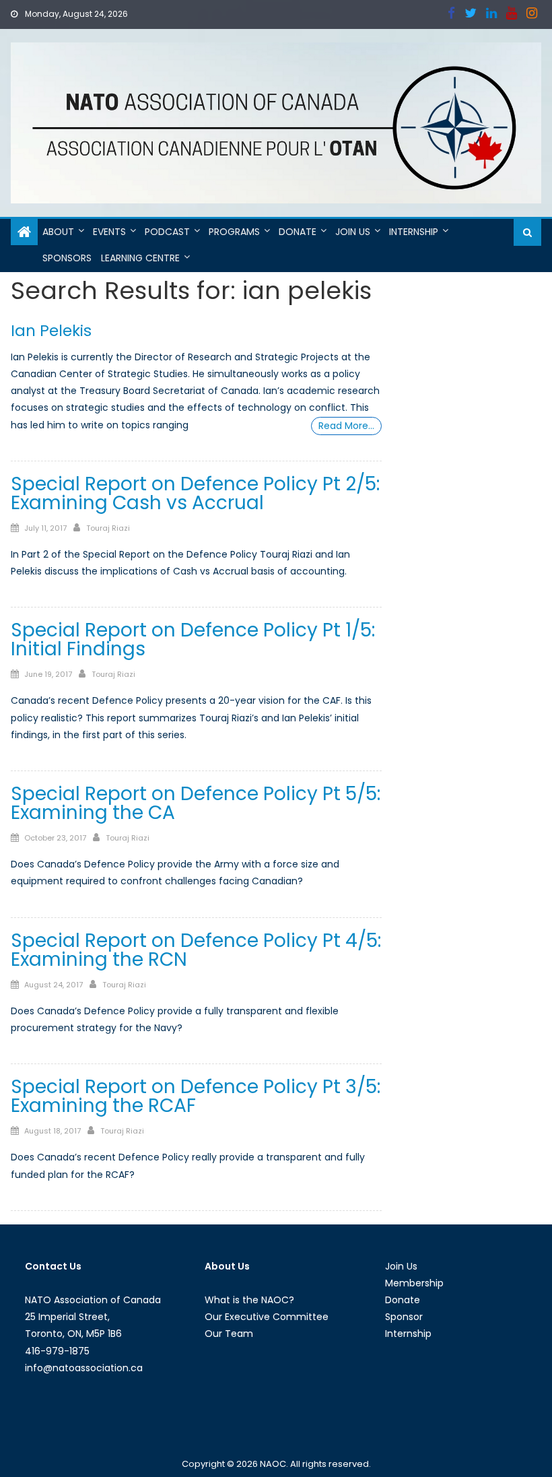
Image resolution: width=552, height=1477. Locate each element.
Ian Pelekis (51, 330)
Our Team (229, 1333)
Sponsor (404, 1316)
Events (109, 231)
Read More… (346, 425)
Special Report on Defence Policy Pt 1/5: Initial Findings (193, 639)
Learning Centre (140, 258)
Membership (414, 1283)
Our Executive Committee (267, 1316)
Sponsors (67, 258)
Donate (297, 231)
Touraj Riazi (108, 528)
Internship (413, 231)
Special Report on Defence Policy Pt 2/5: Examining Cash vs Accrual (195, 493)
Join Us (352, 231)
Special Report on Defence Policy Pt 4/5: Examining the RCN (196, 950)
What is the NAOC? (249, 1300)
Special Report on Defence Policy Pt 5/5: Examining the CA (195, 803)
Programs (234, 231)
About (58, 231)
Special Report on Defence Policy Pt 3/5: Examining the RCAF (195, 1096)
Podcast (167, 231)
